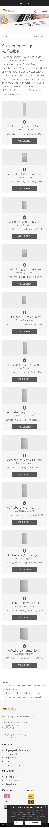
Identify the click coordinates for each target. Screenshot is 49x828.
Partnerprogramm (14, 765)
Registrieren (20, 2)
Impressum (11, 757)
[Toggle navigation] (44, 12)
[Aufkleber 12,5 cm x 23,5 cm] (24, 443)
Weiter (18, 823)
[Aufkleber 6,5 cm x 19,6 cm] (24, 300)
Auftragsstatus (13, 780)
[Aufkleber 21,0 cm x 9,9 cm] (24, 538)
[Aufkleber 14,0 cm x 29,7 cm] (24, 490)
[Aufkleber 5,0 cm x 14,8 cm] (24, 205)
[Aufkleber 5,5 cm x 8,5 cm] (24, 252)
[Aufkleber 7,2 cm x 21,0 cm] (24, 348)
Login (28, 2)
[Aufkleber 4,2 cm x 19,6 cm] (24, 109)
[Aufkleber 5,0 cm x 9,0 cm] (24, 157)
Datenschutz (12, 754)
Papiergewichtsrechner (17, 750)
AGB (8, 761)
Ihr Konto (10, 777)
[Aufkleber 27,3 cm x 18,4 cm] (24, 633)
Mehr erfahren (33, 823)
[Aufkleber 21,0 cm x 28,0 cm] (24, 586)
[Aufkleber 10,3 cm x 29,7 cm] (24, 395)
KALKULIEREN (25, 141)
